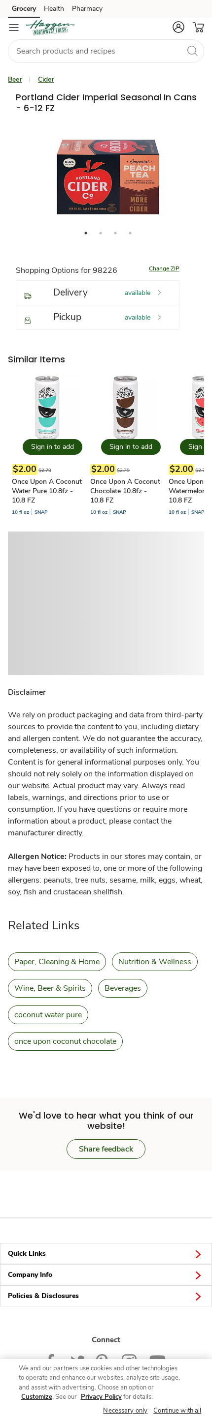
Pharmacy (87, 8)
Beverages (123, 988)
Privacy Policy (101, 1396)
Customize (36, 1396)
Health (54, 8)
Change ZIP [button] (164, 268)
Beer (15, 79)
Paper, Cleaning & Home (57, 961)
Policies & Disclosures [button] (43, 1295)
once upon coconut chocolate (65, 1041)
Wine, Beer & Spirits (50, 988)
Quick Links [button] (27, 1253)
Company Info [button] (30, 1274)
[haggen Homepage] (50, 27)
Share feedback (106, 1149)
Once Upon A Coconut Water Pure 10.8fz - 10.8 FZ (47, 491)
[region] (106, 1388)
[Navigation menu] (14, 27)
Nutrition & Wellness (154, 961)
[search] (192, 50)
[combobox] (106, 51)
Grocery (24, 8)
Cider (46, 79)
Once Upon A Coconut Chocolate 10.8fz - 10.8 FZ (125, 491)
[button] (178, 27)
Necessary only (125, 1410)
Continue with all (177, 1410)
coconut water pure (48, 1014)
